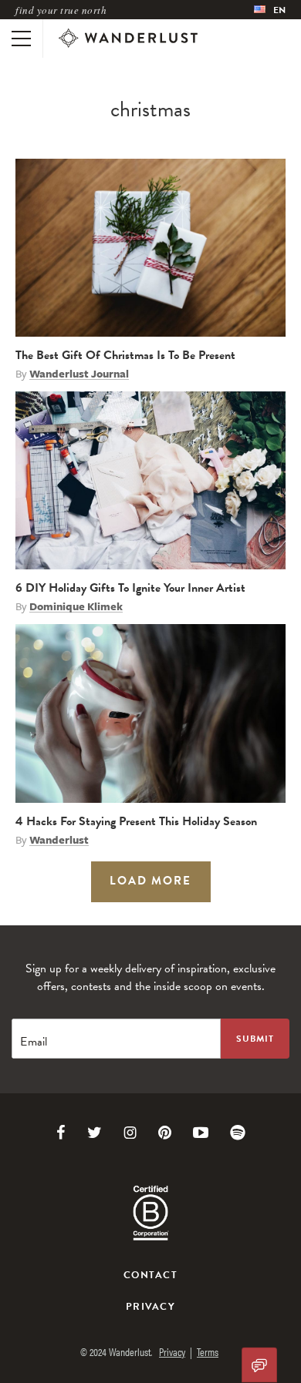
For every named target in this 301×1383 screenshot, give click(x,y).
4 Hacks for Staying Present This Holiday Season (136, 821)
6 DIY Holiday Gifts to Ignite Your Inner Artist (130, 588)
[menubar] (270, 9)
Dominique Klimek (76, 606)
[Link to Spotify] (237, 1132)
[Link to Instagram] (130, 1132)
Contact (150, 1275)
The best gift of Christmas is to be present (125, 355)
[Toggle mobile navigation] (21, 38)
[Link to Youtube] (200, 1132)
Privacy (150, 1306)
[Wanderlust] (128, 39)
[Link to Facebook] (61, 1132)
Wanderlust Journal (79, 374)
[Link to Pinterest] (164, 1132)
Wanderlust (59, 840)
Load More (150, 880)
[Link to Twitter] (94, 1132)
